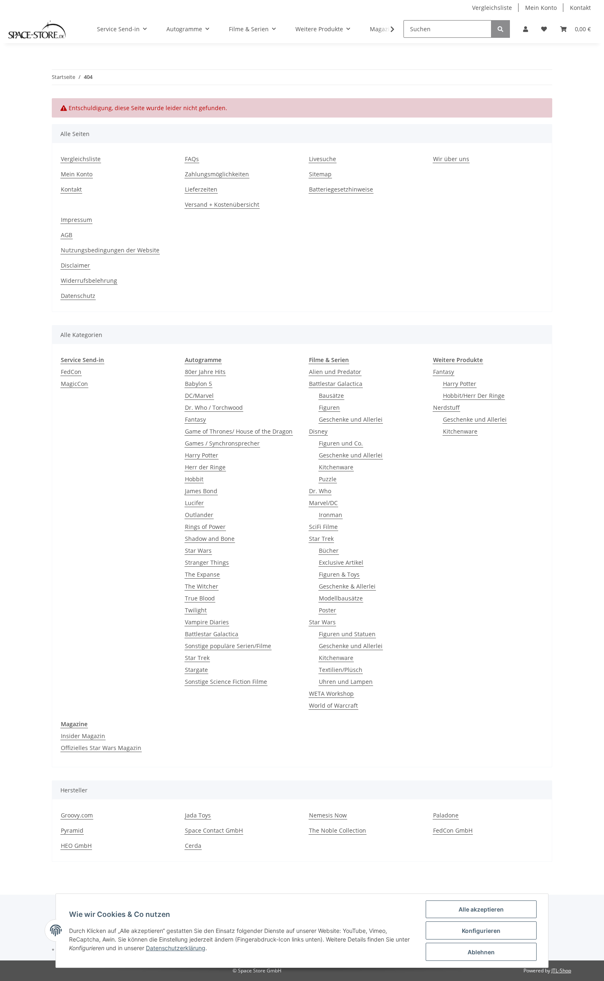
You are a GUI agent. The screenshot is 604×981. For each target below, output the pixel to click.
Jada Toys (198, 815)
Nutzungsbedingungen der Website (110, 250)
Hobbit (194, 479)
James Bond (201, 491)
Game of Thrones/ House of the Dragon (239, 431)
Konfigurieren (481, 930)
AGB (66, 235)
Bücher (329, 550)
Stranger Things (207, 562)
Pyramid (72, 830)
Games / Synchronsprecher (222, 443)
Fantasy (195, 419)
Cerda (193, 845)
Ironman (330, 515)
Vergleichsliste (492, 8)
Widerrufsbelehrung (89, 280)
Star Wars (198, 550)
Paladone (446, 815)
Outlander (199, 515)
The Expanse (202, 574)
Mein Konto (541, 8)
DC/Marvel (199, 395)
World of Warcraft (333, 705)
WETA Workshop (331, 693)
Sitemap (320, 174)
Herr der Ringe (205, 467)
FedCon (71, 372)
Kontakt (580, 8)
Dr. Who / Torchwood (214, 407)
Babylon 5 (198, 384)
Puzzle (328, 479)
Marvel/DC (323, 503)
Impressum (76, 220)
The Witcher (201, 586)
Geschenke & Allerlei (347, 586)
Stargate (196, 670)
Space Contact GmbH (214, 830)
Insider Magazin (83, 736)
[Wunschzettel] (544, 29)
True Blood (200, 598)
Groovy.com (77, 815)
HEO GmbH (76, 845)
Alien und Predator (335, 372)
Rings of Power (205, 527)
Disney (318, 431)
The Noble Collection (337, 830)
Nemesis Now (328, 815)
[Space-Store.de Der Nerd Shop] (37, 29)
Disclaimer (75, 265)
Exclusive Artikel (341, 562)
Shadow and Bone (210, 538)
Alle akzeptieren (481, 909)
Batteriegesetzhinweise (341, 189)
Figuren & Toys (339, 574)
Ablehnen (481, 952)
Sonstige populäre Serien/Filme (228, 646)
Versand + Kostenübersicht (222, 204)
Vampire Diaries (207, 622)
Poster (327, 610)
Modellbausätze (341, 598)
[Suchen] (500, 29)
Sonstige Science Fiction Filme (226, 682)
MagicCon (74, 384)
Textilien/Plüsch (340, 670)
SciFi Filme (323, 527)
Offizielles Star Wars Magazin (101, 748)
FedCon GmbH (453, 830)
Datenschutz (78, 296)
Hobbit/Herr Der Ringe (474, 395)
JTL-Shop (561, 970)
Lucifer (194, 503)
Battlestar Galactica (211, 634)
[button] (525, 29)
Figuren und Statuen (347, 634)
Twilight (196, 610)
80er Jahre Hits (205, 372)
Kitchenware (336, 467)
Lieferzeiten (201, 189)
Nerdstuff (446, 407)
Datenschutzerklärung (175, 947)
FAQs (192, 159)
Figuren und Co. (341, 443)
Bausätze (331, 395)
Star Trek (197, 658)
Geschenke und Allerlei (351, 419)
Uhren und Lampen (346, 682)
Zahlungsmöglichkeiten (217, 174)
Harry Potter (201, 455)
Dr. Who (320, 491)
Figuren (329, 407)
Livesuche (322, 159)
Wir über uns (451, 159)
